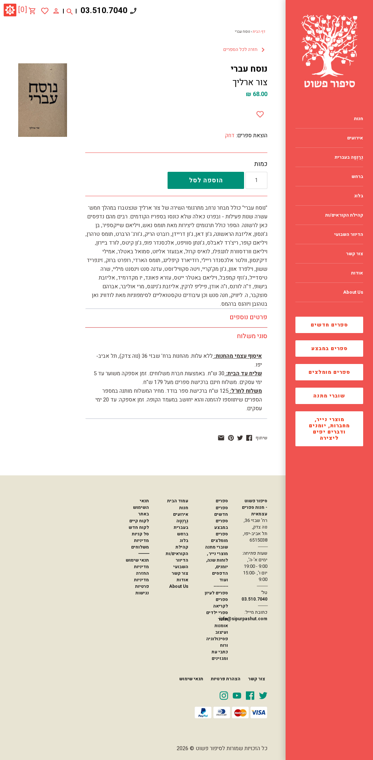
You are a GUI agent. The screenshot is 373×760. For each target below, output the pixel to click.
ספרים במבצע (329, 348)
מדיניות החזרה (141, 570)
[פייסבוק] (249, 438)
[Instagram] (224, 695)
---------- (220, 586)
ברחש (182, 534)
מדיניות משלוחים (140, 543)
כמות (260, 164)
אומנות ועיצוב (221, 629)
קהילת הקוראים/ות (177, 550)
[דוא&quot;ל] (221, 438)
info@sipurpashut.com (243, 618)
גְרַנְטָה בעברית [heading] (349, 157)
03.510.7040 (104, 10)
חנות (183, 507)
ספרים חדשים (329, 325)
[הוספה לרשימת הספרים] (260, 113)
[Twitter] (263, 695)
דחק (230, 135)
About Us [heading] (353, 292)
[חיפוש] (70, 11)
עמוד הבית (177, 501)
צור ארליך (249, 82)
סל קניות (140, 534)
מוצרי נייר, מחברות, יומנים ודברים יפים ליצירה (329, 429)
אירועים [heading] (355, 138)
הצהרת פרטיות (225, 679)
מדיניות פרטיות (141, 583)
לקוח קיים (139, 521)
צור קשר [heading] (354, 253)
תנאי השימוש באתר (141, 507)
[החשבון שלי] (56, 10)
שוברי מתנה (329, 396)
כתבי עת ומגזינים (220, 655)
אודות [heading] (357, 273)
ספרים (222, 501)
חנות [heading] (358, 118)
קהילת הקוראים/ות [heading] (344, 215)
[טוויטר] (240, 438)
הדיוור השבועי (180, 563)
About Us (178, 586)
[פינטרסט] (231, 438)
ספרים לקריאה (220, 602)
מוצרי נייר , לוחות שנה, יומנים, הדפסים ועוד (217, 566)
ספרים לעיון (216, 593)
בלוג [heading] (358, 196)
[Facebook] (250, 695)
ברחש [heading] (357, 176)
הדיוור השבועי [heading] (348, 234)
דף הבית (259, 31)
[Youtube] (237, 695)
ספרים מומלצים (329, 372)
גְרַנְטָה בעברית (181, 524)
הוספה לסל (206, 180)
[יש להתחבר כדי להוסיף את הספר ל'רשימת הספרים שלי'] (44, 10)
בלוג (184, 540)
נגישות (142, 593)
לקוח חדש (139, 527)
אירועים (180, 514)
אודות (182, 580)
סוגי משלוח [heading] (252, 336)
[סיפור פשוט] (329, 51)
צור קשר (180, 573)
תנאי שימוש (137, 560)
